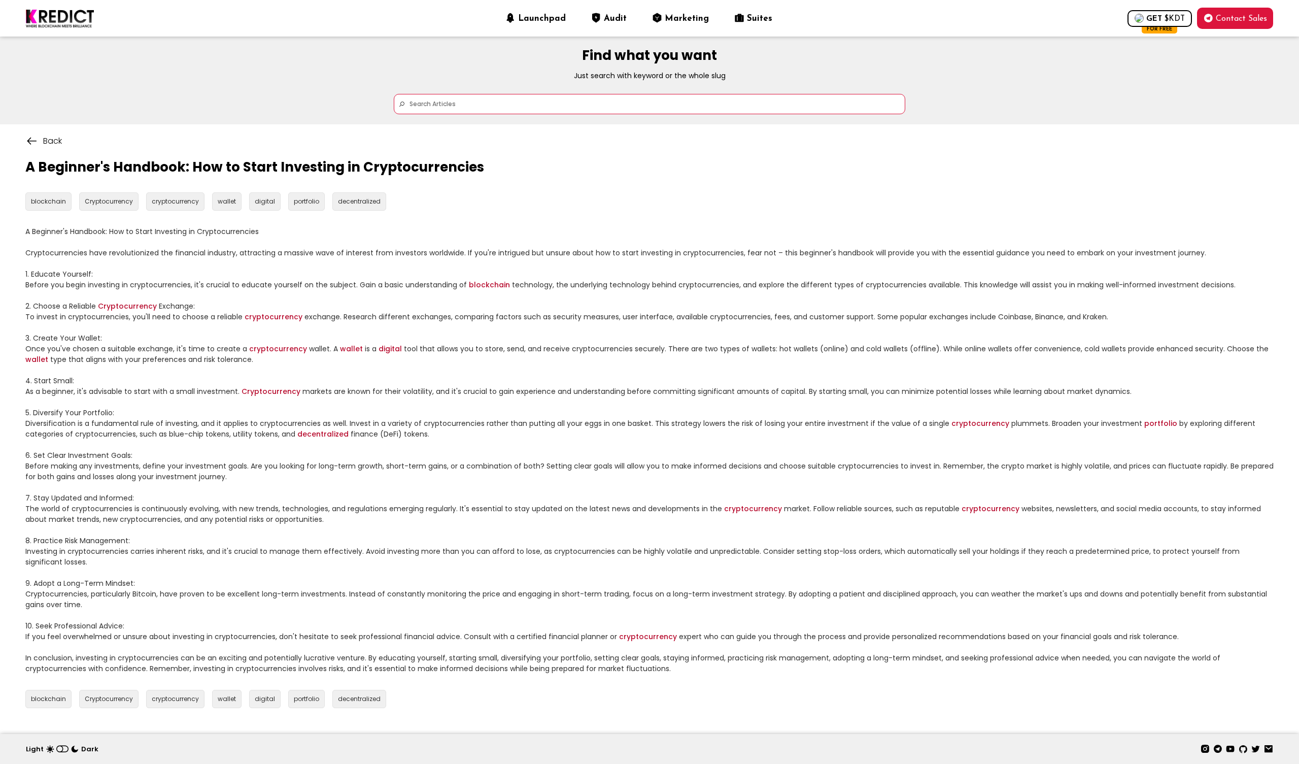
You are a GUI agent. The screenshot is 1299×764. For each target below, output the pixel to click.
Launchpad (542, 18)
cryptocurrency (273, 317)
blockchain (489, 285)
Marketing (687, 18)
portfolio (1160, 423)
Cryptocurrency (127, 306)
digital (390, 349)
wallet (351, 349)
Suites (759, 18)
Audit (615, 18)
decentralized (323, 434)
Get (1165, 21)
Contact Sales (1241, 19)
